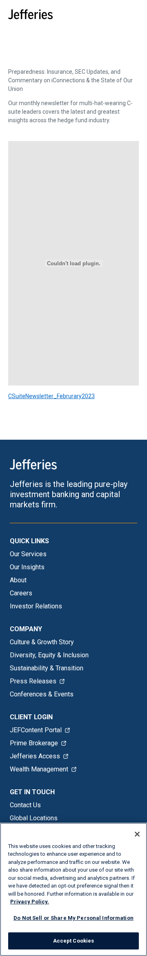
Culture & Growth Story (42, 642)
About (18, 580)
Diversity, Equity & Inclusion (49, 655)
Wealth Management (39, 769)
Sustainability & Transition (46, 668)
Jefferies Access (35, 756)
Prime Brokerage (34, 743)
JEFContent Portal (36, 730)
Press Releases (33, 681)
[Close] (137, 834)
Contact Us (25, 805)
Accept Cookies (73, 941)
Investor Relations (36, 606)
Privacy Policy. (29, 902)
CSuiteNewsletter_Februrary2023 (51, 396)
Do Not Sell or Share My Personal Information (73, 918)
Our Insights (27, 567)
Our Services (28, 554)
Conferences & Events (42, 694)
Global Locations (34, 818)
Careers (21, 593)
